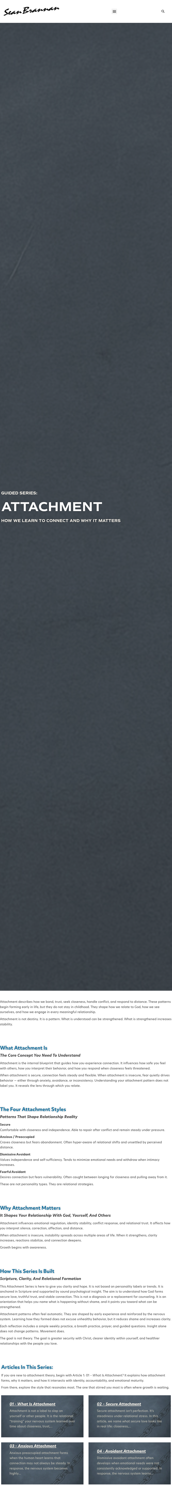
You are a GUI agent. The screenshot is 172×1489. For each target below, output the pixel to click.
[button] (114, 11)
